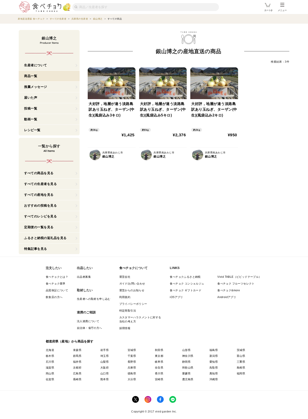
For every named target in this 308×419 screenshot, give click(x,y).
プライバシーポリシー (133, 303)
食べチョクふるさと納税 (185, 276)
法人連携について (88, 321)
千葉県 (132, 356)
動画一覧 (30, 119)
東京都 (159, 356)
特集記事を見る (35, 248)
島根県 (241, 367)
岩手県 (104, 350)
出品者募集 (84, 276)
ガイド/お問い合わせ (132, 283)
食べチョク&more (228, 290)
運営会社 (125, 276)
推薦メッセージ (35, 87)
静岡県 (186, 361)
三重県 (241, 361)
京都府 (77, 367)
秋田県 (159, 350)
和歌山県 (187, 367)
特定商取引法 (127, 310)
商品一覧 (30, 76)
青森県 (77, 350)
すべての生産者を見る (40, 184)
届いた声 (30, 97)
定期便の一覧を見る (39, 227)
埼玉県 (104, 356)
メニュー (282, 10)
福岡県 (241, 373)
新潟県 (213, 356)
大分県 (132, 379)
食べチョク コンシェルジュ (187, 283)
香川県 (159, 373)
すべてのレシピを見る (40, 216)
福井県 (77, 361)
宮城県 (132, 350)
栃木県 (50, 356)
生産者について (35, 65)
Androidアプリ (226, 297)
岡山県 (50, 373)
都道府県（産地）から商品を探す (70, 341)
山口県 (104, 373)
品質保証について (57, 290)
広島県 (77, 373)
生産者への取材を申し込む (93, 299)
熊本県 (104, 379)
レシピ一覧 (32, 130)
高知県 (213, 373)
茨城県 (241, 350)
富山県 (241, 356)
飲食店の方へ (54, 297)
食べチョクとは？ (57, 276)
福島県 (213, 350)
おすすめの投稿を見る (40, 205)
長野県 (132, 361)
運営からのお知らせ (132, 290)
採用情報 (125, 328)
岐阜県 (159, 361)
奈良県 (159, 367)
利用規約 (125, 297)
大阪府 (104, 367)
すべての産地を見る (39, 194)
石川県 (50, 361)
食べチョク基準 (55, 283)
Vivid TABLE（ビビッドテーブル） (239, 276)
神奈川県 (187, 356)
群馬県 (77, 356)
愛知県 (213, 361)
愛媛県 (186, 373)
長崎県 (77, 379)
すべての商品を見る (39, 173)
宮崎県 (159, 379)
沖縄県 (213, 379)
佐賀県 (50, 379)
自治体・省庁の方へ (89, 328)
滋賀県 (50, 367)
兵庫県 (132, 367)
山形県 (186, 350)
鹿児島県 (187, 379)
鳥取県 (213, 367)
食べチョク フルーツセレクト (236, 283)
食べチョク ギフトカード (185, 290)
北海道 (50, 350)
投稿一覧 (30, 108)
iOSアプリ (176, 297)
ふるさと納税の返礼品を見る (45, 238)
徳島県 (132, 373)
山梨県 (104, 361)
